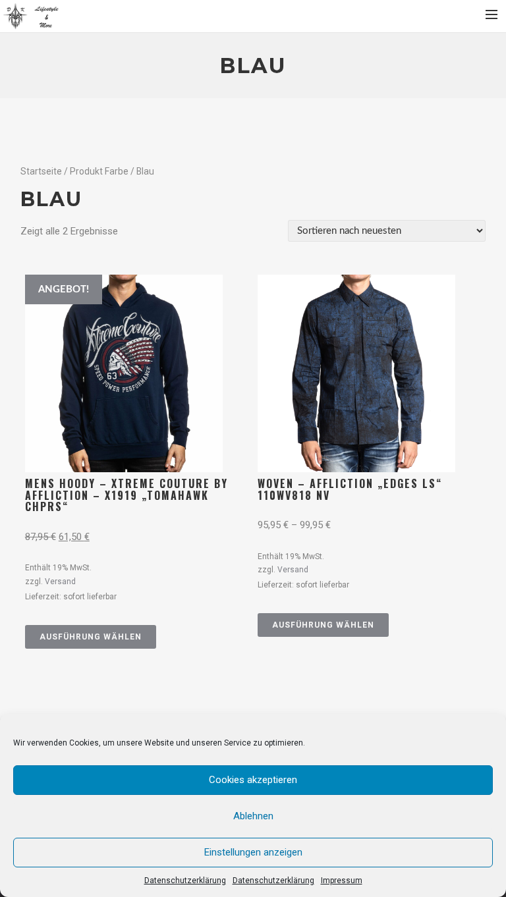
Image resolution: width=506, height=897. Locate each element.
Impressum (341, 880)
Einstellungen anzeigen (253, 852)
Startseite (41, 171)
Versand (60, 581)
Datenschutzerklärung (185, 880)
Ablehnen (253, 816)
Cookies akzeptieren (253, 780)
